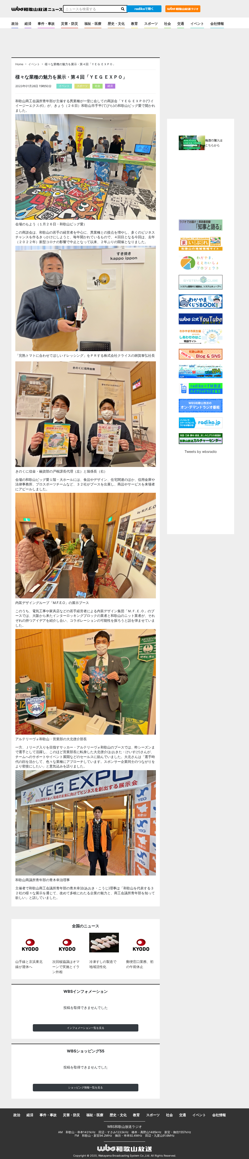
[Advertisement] (208, 184)
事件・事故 (46, 23)
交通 (180, 23)
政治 (14, 23)
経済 (28, 23)
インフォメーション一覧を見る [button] (85, 1028)
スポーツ (151, 23)
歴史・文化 (116, 23)
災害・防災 (69, 23)
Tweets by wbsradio (201, 451)
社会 (167, 23)
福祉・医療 (92, 23)
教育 (134, 23)
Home (19, 64)
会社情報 (217, 23)
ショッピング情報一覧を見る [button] (85, 1087)
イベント (197, 23)
